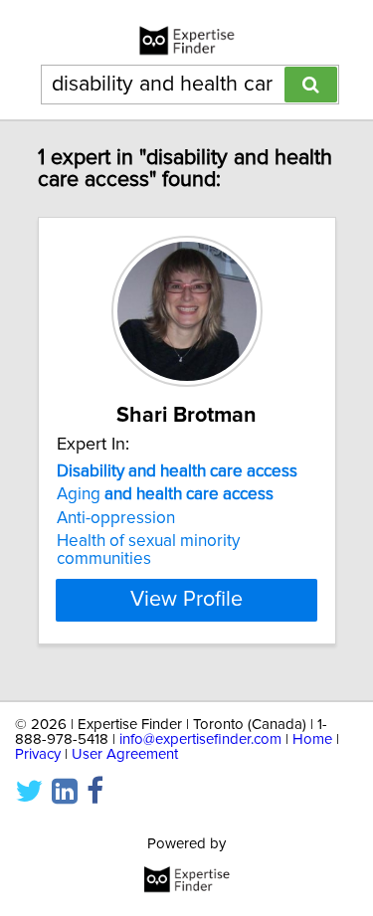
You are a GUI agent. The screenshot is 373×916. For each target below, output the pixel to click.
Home (312, 739)
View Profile (186, 600)
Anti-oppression (116, 518)
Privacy (38, 754)
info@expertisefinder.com (200, 739)
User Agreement (125, 754)
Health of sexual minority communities (148, 550)
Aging (165, 494)
